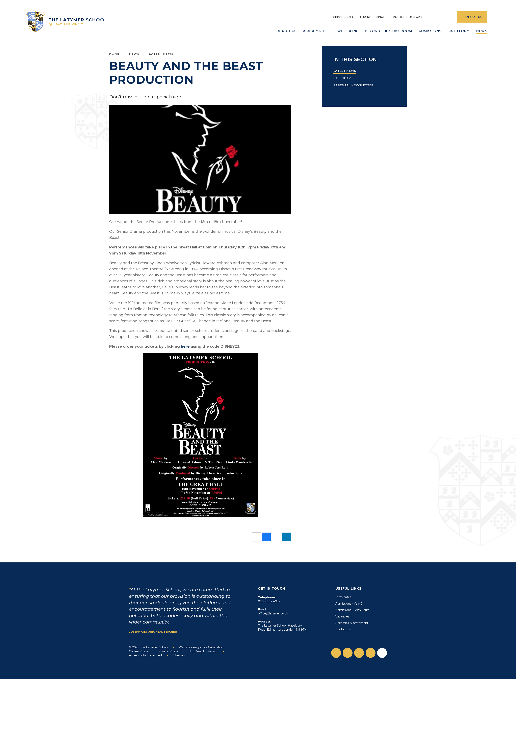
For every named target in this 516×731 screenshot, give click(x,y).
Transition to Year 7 (406, 17)
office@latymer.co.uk (273, 613)
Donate (380, 17)
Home (114, 53)
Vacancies (342, 616)
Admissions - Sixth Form (352, 610)
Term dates (343, 597)
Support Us (472, 17)
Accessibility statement (351, 623)
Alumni (365, 17)
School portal (343, 17)
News (134, 53)
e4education (215, 647)
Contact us (343, 629)
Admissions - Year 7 (349, 603)
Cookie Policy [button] (138, 651)
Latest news (161, 53)
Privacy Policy (168, 651)
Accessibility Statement (145, 655)
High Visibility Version (203, 651)
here (185, 346)
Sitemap (179, 655)
